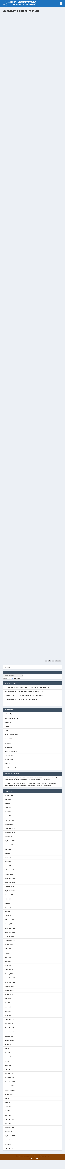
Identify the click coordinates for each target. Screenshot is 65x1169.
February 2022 (9, 1019)
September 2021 (10, 1040)
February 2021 (9, 1069)
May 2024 (8, 907)
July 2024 (8, 899)
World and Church (45, 265)
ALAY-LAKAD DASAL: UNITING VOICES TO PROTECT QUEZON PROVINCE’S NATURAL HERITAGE (31, 262)
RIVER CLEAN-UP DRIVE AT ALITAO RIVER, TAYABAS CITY (25, 477)
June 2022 (8, 1003)
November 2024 (10, 882)
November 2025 (10, 832)
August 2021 (8, 1044)
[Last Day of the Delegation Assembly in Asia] (31, 570)
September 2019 (10, 1136)
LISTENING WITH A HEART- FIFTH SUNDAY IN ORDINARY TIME (22, 704)
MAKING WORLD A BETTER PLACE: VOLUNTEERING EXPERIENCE (27, 157)
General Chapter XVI (11, 718)
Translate (17, 678)
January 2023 (9, 974)
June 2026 (8, 803)
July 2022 (8, 999)
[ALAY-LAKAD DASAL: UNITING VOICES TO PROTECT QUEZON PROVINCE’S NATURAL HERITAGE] (32, 240)
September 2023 (10, 940)
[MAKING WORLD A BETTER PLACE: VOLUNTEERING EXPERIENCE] (32, 137)
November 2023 (10, 932)
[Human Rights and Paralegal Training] (32, 515)
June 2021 (8, 1053)
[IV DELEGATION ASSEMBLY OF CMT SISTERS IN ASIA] (32, 31)
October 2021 (9, 1036)
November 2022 (10, 982)
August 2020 (9, 1094)
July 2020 (8, 1098)
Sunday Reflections (11, 751)
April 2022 (8, 1011)
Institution (43, 53)
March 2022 (8, 1015)
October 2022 (9, 986)
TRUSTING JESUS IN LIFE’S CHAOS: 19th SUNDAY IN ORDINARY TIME (24, 696)
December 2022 (10, 978)
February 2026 (9, 820)
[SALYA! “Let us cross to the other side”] (32, 346)
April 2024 (8, 911)
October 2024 (9, 886)
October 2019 (9, 1132)
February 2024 (9, 920)
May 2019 (8, 1140)
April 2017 (8, 1144)
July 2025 (8, 849)
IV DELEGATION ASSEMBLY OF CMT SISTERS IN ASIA (23, 51)
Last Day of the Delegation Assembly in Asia (22, 589)
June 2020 (8, 1102)
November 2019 (9, 1127)
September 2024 (10, 891)
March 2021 (8, 1065)
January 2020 (9, 1123)
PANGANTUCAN (9, 739)
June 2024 (8, 903)
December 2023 (10, 928)
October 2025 (9, 837)
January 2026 (9, 824)
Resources (8, 743)
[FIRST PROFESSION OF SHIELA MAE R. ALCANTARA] (29, 190)
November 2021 (9, 1032)
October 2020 (9, 1086)
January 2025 (9, 874)
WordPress (45, 1156)
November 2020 (10, 1082)
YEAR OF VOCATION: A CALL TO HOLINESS (20, 105)
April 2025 (8, 861)
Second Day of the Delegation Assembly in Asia (24, 642)
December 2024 (10, 878)
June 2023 (8, 953)
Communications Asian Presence (15, 53)
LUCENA (7, 726)
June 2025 (8, 853)
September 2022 (10, 990)
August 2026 (9, 795)
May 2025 (8, 857)
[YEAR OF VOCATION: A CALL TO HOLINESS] (32, 85)
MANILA (7, 730)
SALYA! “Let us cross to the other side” (21, 367)
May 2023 (8, 957)
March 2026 (8, 816)
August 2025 (9, 845)
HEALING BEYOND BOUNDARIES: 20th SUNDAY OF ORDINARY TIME (24, 691)
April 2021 (8, 1061)
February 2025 (9, 870)
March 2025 (8, 866)
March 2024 (8, 916)
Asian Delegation (35, 53)
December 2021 (9, 1028)
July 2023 (8, 949)
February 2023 (9, 970)
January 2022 (9, 1024)
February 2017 (9, 1148)
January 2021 (9, 1073)
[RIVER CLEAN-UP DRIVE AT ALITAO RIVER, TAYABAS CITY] (32, 457)
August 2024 (9, 895)
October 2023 (9, 936)
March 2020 (8, 1115)
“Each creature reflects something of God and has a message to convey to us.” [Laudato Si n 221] (31, 422)
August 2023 (9, 945)
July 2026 (8, 799)
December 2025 (10, 828)
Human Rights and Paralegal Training (20, 536)
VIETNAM (7, 764)
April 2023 (8, 961)
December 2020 (10, 1078)
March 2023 (8, 965)
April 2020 (8, 1111)
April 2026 (8, 812)
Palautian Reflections (11, 735)
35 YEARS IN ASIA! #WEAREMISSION (18, 314)
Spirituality (8, 747)
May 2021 (8, 1057)
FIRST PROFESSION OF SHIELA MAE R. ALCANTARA (22, 208)
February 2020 (9, 1119)
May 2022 (8, 1007)
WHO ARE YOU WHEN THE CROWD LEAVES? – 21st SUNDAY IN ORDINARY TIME (27, 687)
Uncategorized (9, 760)
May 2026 (8, 808)
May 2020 (8, 1107)
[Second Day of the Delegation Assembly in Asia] (32, 621)
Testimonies (9, 755)
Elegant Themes (29, 1156)
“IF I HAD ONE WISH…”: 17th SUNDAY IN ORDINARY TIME (21, 700)
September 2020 (10, 1090)
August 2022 (9, 994)
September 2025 (10, 841)
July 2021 (7, 1048)
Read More (9, 62)
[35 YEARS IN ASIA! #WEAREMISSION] (32, 295)
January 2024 (9, 924)
